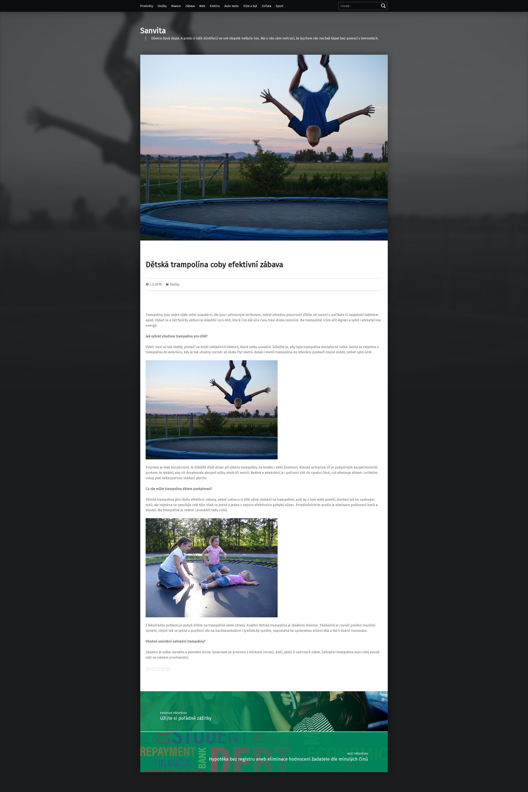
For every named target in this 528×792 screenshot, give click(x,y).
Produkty (146, 6)
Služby (162, 6)
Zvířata (266, 6)
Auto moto (231, 6)
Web (202, 6)
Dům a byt (250, 6)
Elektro (215, 6)
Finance (176, 6)
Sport (279, 6)
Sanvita (153, 30)
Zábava (190, 6)
